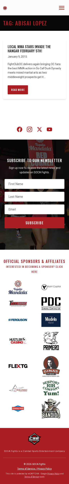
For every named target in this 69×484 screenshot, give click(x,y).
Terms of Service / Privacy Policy (34, 468)
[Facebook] (19, 130)
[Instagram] (29, 130)
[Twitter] (39, 130)
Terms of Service (31, 477)
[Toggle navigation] (62, 8)
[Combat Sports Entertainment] (34, 439)
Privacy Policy (53, 473)
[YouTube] (49, 130)
